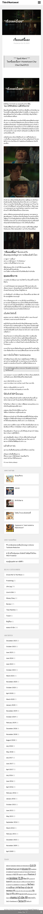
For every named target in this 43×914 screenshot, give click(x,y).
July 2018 (9, 746)
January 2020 (10, 705)
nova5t (20, 874)
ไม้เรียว (28, 901)
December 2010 (11, 840)
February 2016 (11, 793)
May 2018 (9, 752)
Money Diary (10, 598)
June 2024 (9, 658)
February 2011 (11, 834)
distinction (26, 865)
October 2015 (11, 804)
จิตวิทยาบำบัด (25, 887)
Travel (8, 616)
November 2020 (11, 682)
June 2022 (9, 664)
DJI (33, 865)
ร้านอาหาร (22, 894)
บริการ (22, 890)
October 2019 (11, 717)
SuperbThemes (33, 909)
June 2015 (9, 810)
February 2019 (11, 722)
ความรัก (9, 884)
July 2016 (9, 775)
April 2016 (9, 787)
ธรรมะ (17, 890)
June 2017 (9, 763)
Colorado (13, 865)
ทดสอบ (10, 890)
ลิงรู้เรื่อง (9, 621)
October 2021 (11, 670)
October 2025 (11, 646)
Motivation (9, 874)
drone (26, 868)
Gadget (10, 871)
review (16, 878)
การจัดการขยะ (16, 881)
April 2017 (9, 769)
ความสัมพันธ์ (16, 884)
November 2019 (11, 711)
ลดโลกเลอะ (30, 894)
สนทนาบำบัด (10, 627)
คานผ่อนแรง (23, 884)
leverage (28, 871)
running (32, 878)
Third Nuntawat (10, 2)
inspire (21, 871)
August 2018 (10, 740)
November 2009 (11, 845)
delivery (19, 865)
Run (26, 878)
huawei (16, 871)
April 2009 (9, 851)
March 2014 (10, 828)
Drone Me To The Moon (14, 575)
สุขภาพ (31, 898)
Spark (9, 881)
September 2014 (11, 822)
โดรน (22, 901)
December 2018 (11, 728)
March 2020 (10, 699)
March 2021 (10, 676)
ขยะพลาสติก (31, 881)
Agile (8, 865)
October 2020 (11, 687)
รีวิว (15, 894)
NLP (15, 874)
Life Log (9, 586)
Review (8, 604)
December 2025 (11, 641)
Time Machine (11, 610)
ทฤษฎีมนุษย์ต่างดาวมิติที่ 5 (14, 561)
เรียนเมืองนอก (14, 901)
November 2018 (11, 734)
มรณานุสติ (29, 890)
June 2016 (9, 781)
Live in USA (10, 592)
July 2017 (9, 758)
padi (25, 874)
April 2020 (9, 693)
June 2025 (9, 652)
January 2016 (10, 799)
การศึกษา (24, 881)
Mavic (33, 871)
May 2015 (9, 816)
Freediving (9, 581)
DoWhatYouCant (14, 869)
